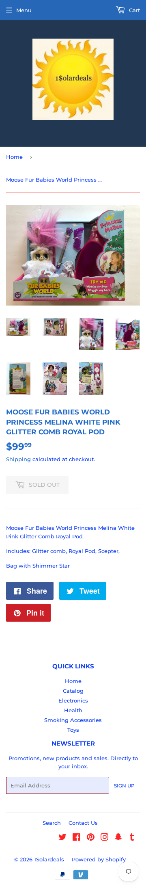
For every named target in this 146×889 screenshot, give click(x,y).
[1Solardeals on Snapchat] (118, 838)
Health (73, 710)
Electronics (73, 700)
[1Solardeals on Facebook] (76, 838)
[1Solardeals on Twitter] (62, 838)
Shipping (18, 459)
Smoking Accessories (73, 720)
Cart (133, 10)
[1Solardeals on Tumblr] (132, 838)
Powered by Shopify (99, 859)
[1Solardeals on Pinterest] (90, 838)
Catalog (73, 690)
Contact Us (83, 823)
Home (14, 157)
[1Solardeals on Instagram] (105, 838)
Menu (24, 10)
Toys (73, 729)
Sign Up (124, 786)
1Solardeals (49, 859)
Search (52, 823)
